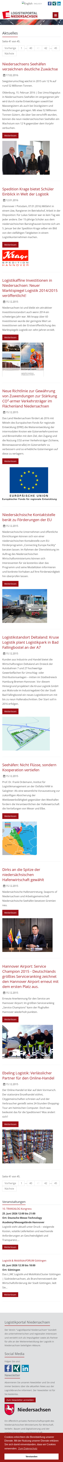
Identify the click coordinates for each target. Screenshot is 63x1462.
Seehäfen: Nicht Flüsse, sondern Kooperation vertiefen (29, 767)
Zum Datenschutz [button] (27, 1448)
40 (30, 48)
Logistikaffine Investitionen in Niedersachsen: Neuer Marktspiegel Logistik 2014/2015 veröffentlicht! (30, 288)
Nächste (9, 53)
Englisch (38, 3)
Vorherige (10, 48)
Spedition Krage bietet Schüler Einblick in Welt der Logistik (28, 191)
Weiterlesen (10, 135)
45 (55, 48)
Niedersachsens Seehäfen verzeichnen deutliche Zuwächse (30, 66)
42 (45, 48)
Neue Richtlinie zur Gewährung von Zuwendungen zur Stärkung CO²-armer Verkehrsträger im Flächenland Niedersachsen (29, 398)
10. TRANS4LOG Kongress (17, 1208)
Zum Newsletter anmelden (20, 1399)
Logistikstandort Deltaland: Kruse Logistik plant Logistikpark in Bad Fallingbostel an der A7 (30, 642)
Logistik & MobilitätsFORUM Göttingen (24, 1260)
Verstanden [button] (31, 1456)
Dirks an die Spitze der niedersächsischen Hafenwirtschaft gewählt (23, 874)
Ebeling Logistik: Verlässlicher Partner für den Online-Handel (28, 1075)
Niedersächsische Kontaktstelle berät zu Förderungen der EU (28, 517)
